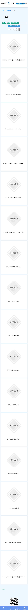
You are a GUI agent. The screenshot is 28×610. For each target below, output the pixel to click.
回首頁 (4, 10)
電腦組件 (9, 10)
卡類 (14, 10)
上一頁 (3, 589)
